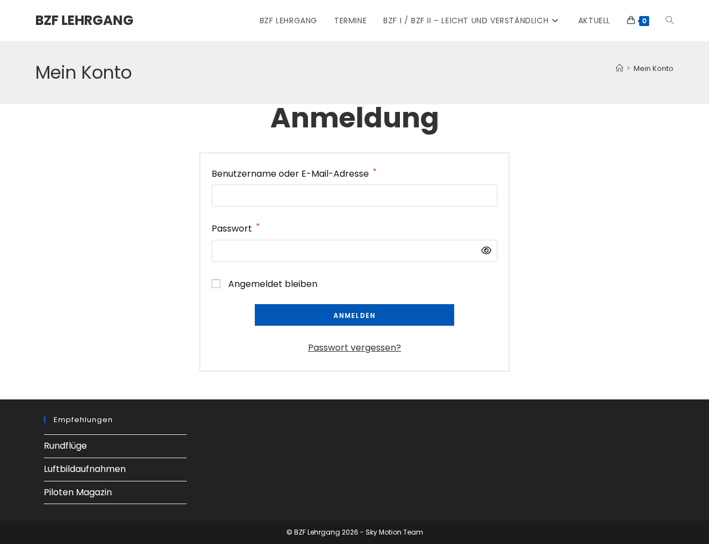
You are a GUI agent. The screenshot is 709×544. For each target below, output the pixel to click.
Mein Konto (654, 68)
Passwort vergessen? (354, 347)
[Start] (619, 68)
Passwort (236, 228)
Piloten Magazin (78, 492)
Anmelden (354, 315)
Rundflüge (65, 445)
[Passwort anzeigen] (483, 251)
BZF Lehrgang (84, 20)
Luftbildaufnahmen (85, 469)
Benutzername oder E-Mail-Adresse (294, 173)
